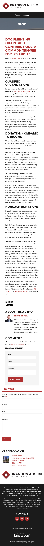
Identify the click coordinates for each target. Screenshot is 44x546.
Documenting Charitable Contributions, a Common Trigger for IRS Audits (20, 46)
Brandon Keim (16, 59)
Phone (5, 404)
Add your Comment (17, 344)
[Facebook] (22, 519)
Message (11, 368)
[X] (17, 519)
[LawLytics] (22, 535)
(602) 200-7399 (23, 15)
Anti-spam (31, 542)
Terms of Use (14, 542)
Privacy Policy (23, 542)
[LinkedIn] (27, 519)
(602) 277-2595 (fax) (19, 465)
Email (10, 361)
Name (10, 354)
